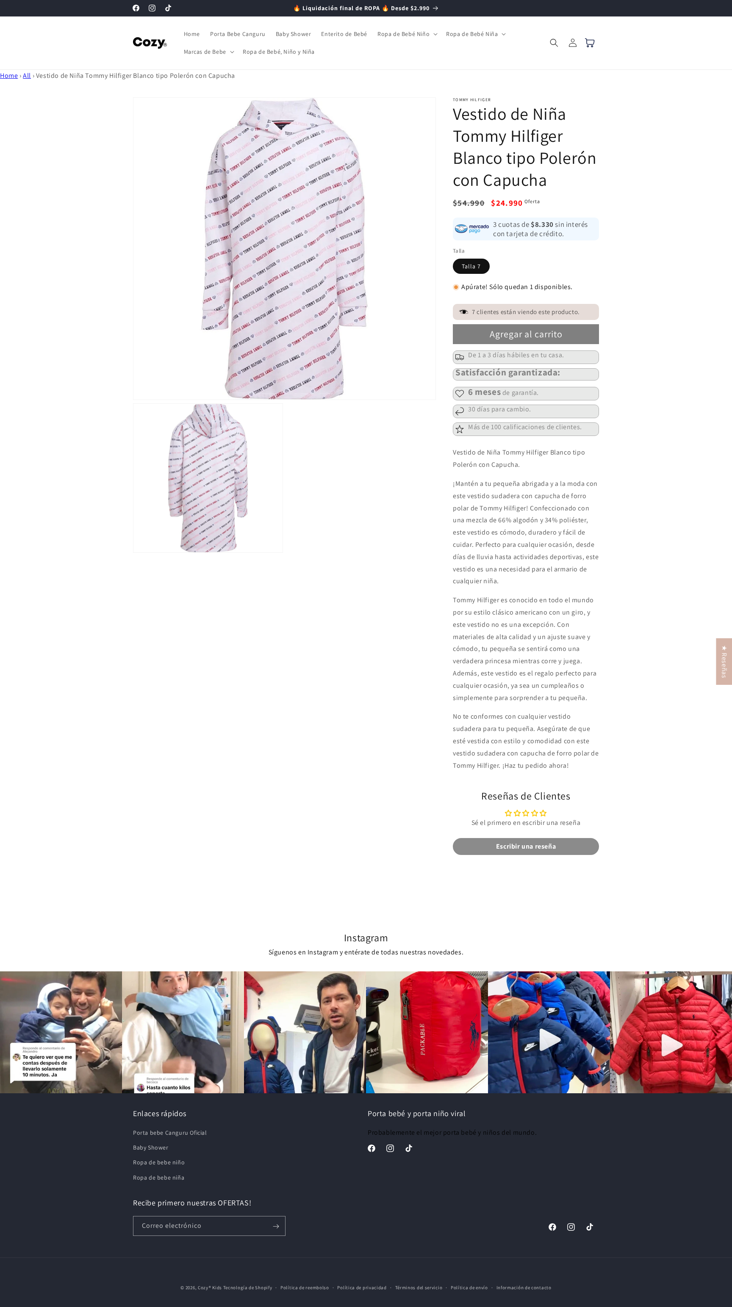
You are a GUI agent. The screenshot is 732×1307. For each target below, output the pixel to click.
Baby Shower (151, 1148)
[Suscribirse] (275, 1226)
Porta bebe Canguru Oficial (170, 1132)
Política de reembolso (304, 1287)
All (27, 75)
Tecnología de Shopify (247, 1287)
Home (9, 75)
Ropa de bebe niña (158, 1177)
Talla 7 (471, 266)
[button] (406, 34)
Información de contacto (524, 1287)
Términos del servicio (419, 1287)
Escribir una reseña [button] (526, 845)
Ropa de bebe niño (159, 1162)
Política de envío (469, 1287)
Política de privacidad (361, 1287)
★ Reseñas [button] (724, 661)
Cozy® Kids (210, 1287)
